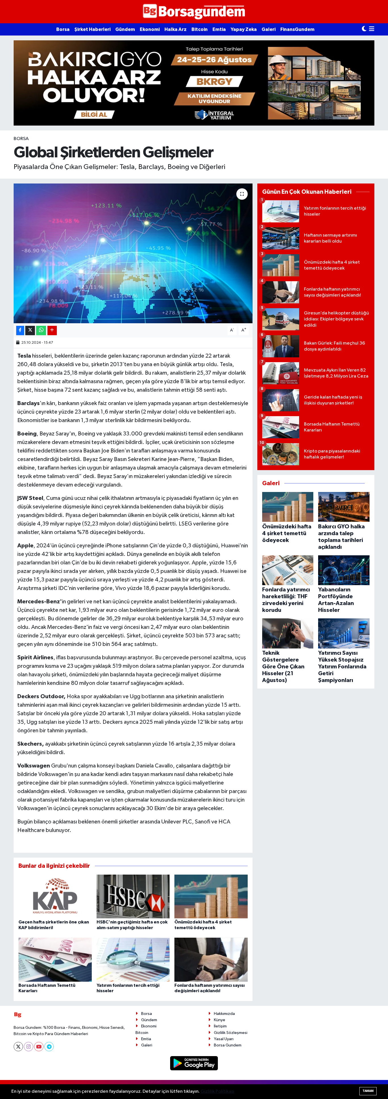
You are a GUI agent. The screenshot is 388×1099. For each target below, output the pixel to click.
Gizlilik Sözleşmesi (230, 1033)
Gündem (125, 29)
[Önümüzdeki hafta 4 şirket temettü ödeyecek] (211, 896)
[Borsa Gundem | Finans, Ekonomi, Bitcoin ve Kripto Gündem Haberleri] (194, 12)
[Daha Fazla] (52, 330)
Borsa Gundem (227, 1045)
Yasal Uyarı (223, 1039)
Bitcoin (199, 29)
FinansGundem (297, 29)
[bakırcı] (194, 82)
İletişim (220, 1026)
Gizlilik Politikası (217, 1091)
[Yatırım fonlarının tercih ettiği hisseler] (133, 959)
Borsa (63, 29)
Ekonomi (150, 29)
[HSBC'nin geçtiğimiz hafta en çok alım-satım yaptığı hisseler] (133, 896)
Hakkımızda (224, 1014)
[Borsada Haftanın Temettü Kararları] (55, 959)
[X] (18, 1046)
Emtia (219, 29)
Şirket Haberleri (92, 29)
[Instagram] (28, 1046)
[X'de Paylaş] (30, 330)
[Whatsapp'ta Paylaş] (41, 330)
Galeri (269, 29)
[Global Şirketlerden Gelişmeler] (133, 253)
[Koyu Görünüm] (364, 29)
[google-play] (194, 1063)
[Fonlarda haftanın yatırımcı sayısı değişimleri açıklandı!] (211, 959)
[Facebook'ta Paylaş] (20, 330)
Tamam (368, 1090)
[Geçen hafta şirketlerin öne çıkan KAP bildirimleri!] (55, 896)
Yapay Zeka (244, 29)
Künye (219, 1020)
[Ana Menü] (371, 29)
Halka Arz (175, 29)
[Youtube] (38, 1046)
